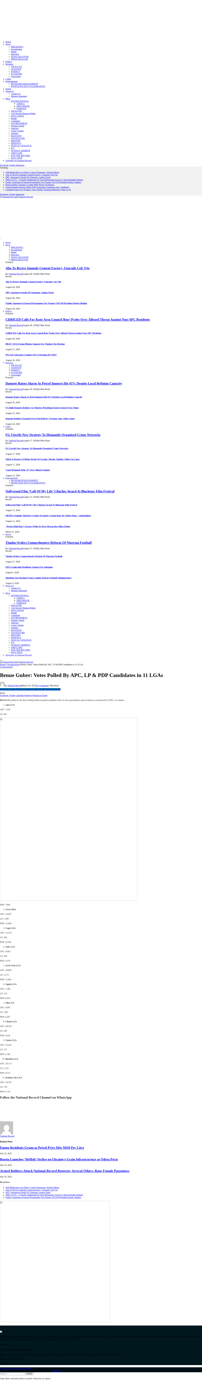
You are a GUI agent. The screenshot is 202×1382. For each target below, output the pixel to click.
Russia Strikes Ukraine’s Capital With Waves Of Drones (29, 185)
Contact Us (16, 94)
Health (14, 118)
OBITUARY (17, 153)
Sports (8, 89)
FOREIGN (21, 108)
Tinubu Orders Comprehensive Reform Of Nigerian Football (48, 542)
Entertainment (11, 81)
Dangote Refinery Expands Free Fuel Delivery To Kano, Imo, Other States (40, 418)
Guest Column (17, 131)
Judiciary (15, 128)
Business (9, 64)
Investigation (16, 49)
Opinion (14, 133)
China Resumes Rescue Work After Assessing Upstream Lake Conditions (37, 187)
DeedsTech (57, 1371)
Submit (29, 1374)
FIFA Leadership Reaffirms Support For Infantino (29, 567)
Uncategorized (6, 667)
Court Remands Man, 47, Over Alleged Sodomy (27, 470)
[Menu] (1, 238)
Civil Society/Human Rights (23, 113)
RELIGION (16, 136)
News (8, 44)
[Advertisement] (82, 19)
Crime (8, 79)
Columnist (15, 121)
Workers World (17, 126)
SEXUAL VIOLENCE (21, 146)
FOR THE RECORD (20, 155)
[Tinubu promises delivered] (55, 1321)
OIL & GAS (16, 66)
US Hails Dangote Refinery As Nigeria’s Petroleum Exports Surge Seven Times (42, 408)
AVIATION (16, 69)
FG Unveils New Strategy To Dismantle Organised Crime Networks (52, 435)
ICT (13, 148)
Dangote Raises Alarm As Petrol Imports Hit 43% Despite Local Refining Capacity (63, 383)
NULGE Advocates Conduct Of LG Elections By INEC (31, 355)
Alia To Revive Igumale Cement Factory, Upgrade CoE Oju (31, 175)
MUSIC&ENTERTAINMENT (24, 84)
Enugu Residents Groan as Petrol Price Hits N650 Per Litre (42, 1147)
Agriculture (16, 76)
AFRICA (20, 104)
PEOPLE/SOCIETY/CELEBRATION (28, 86)
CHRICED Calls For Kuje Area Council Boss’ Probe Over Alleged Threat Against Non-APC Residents (77, 319)
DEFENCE (16, 143)
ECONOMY (16, 74)
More (7, 99)
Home (8, 42)
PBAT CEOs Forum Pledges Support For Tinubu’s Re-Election (35, 344)
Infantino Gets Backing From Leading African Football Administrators (38, 578)
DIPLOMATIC (23, 106)
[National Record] (16, 197)
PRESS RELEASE (19, 59)
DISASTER (16, 111)
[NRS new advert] (68, 900)
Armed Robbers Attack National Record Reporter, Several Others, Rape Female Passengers (64, 1171)
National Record (16, 274)
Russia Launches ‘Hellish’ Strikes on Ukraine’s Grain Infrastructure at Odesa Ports (59, 1159)
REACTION (16, 158)
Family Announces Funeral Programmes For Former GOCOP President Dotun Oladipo (43, 182)
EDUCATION (17, 116)
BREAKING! (17, 47)
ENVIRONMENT (19, 123)
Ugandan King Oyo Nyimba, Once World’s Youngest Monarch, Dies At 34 (38, 190)
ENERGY (15, 71)
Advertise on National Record (18, 160)
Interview (15, 54)
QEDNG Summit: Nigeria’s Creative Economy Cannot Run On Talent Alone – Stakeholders (48, 515)
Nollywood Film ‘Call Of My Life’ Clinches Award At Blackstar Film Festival (59, 491)
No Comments (42, 685)
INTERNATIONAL (20, 101)
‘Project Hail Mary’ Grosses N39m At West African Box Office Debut (37, 526)
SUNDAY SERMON (20, 150)
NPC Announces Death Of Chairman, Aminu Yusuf (27, 177)
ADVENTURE (18, 138)
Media (13, 52)
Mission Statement (19, 96)
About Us (9, 91)
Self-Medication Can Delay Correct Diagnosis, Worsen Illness (32, 172)
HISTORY (16, 141)
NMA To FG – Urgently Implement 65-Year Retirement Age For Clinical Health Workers (44, 180)
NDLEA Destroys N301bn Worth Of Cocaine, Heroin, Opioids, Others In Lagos (42, 459)
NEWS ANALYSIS (20, 57)
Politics (8, 61)
